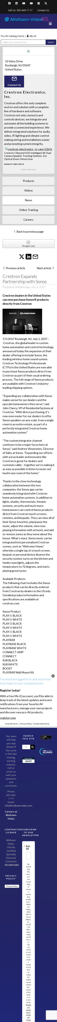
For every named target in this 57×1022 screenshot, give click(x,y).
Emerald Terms (11, 724)
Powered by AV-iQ (41, 724)
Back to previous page (30, 231)
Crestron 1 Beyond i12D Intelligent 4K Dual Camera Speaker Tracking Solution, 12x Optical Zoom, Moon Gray (27, 155)
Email (28, 847)
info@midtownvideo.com (18, 805)
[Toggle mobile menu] (50, 23)
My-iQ (32, 36)
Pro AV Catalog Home (13, 36)
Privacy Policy (26, 724)
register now (8, 718)
